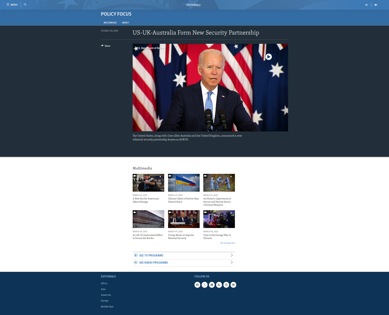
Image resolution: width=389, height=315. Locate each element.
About (125, 23)
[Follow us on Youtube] (212, 285)
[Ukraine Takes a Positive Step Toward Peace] (184, 183)
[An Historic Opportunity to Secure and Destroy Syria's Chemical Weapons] (219, 183)
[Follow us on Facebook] (197, 285)
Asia (103, 289)
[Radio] (366, 5)
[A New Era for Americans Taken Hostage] (148, 183)
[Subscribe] (233, 285)
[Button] (105, 47)
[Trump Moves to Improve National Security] (184, 219)
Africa (104, 283)
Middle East (107, 306)
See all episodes (227, 243)
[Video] (375, 5)
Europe (104, 301)
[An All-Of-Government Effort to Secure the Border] (148, 219)
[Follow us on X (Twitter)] (204, 285)
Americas (106, 295)
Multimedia (110, 23)
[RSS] (219, 285)
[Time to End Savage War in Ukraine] (219, 219)
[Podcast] (226, 285)
